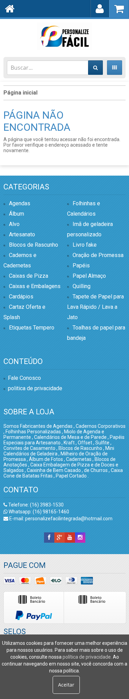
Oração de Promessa (98, 255)
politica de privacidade (35, 388)
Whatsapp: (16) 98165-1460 (38, 511)
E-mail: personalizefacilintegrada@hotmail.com (60, 518)
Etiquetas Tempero (31, 327)
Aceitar (66, 684)
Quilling (81, 286)
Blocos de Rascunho (33, 245)
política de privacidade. (87, 657)
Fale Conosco (24, 378)
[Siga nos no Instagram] (80, 537)
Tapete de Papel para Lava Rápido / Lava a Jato (95, 307)
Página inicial (20, 92)
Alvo (14, 224)
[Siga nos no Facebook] (49, 537)
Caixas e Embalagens (35, 286)
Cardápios (21, 296)
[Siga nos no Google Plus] (59, 537)
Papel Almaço (89, 276)
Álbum (16, 213)
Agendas (19, 203)
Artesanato (22, 234)
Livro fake (85, 245)
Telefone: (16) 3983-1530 (35, 505)
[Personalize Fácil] (64, 36)
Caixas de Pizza (28, 276)
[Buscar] (95, 67)
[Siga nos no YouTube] (70, 537)
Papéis (81, 265)
